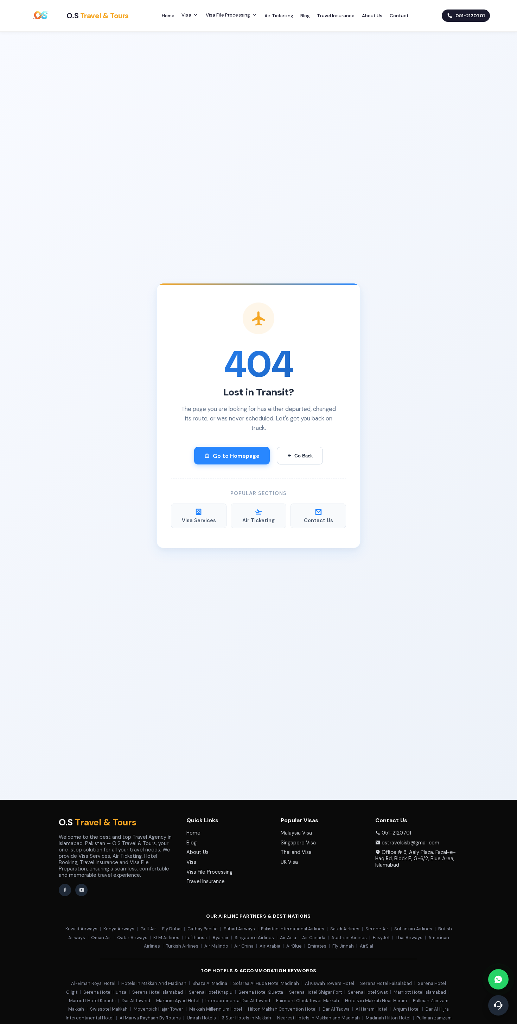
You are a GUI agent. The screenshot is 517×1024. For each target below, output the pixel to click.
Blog (305, 16)
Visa (186, 15)
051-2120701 (396, 833)
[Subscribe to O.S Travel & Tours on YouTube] (81, 890)
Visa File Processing (228, 15)
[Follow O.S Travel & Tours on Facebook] (65, 890)
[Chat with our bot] (498, 1005)
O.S (97, 822)
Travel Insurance (336, 16)
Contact (399, 16)
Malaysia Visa (296, 833)
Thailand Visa (296, 852)
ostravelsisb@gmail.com (410, 842)
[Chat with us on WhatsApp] (498, 979)
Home (168, 16)
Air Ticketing (278, 16)
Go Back (303, 455)
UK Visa (289, 862)
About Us (372, 16)
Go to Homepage (236, 456)
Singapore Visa (298, 842)
